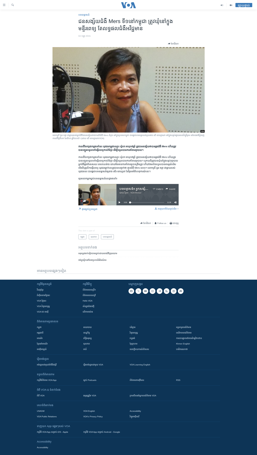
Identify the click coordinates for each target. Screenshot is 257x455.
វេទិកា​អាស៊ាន (88, 312)
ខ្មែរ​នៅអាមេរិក (42, 344)
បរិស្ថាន (132, 327)
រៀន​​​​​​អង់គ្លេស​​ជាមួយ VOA (93, 364)
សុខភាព (86, 344)
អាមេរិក (40, 338)
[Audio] (222, 5)
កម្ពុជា (39, 327)
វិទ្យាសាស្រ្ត (134, 333)
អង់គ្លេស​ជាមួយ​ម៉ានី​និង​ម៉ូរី (47, 364)
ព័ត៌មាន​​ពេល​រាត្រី (89, 295)
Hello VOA (87, 301)
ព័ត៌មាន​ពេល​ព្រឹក (89, 290)
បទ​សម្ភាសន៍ (84, 15)
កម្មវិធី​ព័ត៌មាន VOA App (47, 380)
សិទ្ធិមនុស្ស (87, 338)
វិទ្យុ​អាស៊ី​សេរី (134, 416)
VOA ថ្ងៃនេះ (41, 301)
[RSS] (166, 291)
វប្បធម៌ (132, 338)
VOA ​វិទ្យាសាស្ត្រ (43, 306)
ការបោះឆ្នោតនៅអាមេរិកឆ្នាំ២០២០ (189, 338)
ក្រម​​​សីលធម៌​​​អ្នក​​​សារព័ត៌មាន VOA (143, 395)
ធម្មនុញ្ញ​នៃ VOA (89, 395)
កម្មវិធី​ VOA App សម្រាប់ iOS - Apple (52, 432)
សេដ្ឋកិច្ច (86, 333)
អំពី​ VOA (40, 395)
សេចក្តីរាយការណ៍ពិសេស (139, 349)
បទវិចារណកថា (182, 349)
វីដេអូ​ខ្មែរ (40, 290)
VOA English (89, 411)
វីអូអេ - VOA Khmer (132, 193)
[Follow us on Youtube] (145, 291)
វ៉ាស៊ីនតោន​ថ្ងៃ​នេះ (43, 295)
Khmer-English (183, 344)
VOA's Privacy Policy (93, 416)
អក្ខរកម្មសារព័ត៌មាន (183, 327)
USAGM (40, 411)
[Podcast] (173, 291)
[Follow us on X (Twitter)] (138, 291)
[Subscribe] (181, 291)
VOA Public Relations (47, 416)
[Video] (231, 5)
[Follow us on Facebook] (131, 291)
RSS (178, 380)
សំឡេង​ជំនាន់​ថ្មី (88, 306)
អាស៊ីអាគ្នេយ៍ (42, 349)
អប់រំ (85, 349)
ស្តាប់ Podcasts (89, 380)
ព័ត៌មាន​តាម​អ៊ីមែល (137, 380)
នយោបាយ (87, 327)
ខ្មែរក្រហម (133, 344)
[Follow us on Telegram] (159, 291)
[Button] (173, 43)
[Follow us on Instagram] (152, 291)
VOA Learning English (140, 364)
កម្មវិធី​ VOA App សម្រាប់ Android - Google (101, 432)
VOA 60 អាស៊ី (42, 312)
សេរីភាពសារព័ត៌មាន (184, 333)
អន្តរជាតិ (40, 333)
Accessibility (135, 411)
